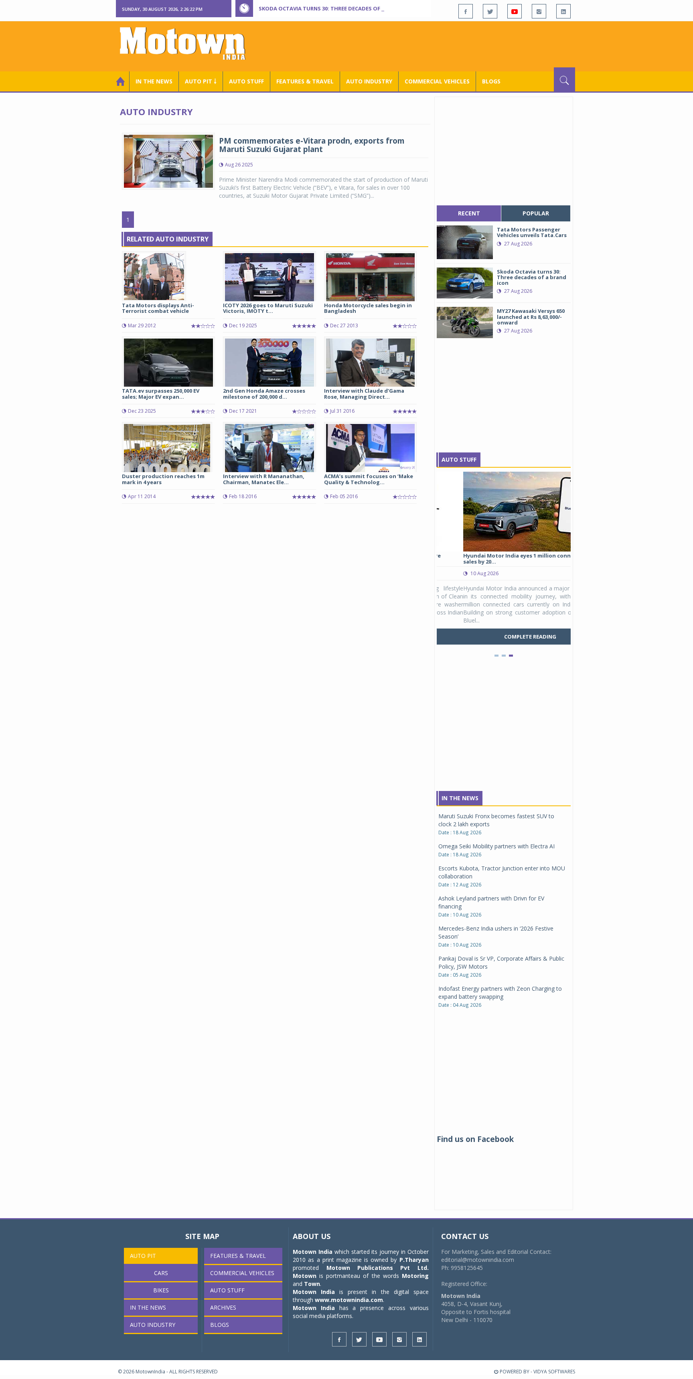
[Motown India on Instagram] (539, 11)
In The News (460, 798)
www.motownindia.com (349, 1300)
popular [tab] (536, 213)
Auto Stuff (246, 81)
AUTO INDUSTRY (369, 81)
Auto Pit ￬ (201, 81)
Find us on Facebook (475, 1139)
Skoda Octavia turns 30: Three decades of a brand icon (339, 8)
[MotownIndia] (188, 43)
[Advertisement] (429, 45)
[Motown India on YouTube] (514, 11)
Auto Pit (143, 1255)
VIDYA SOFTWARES (554, 1371)
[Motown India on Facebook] (465, 11)
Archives (223, 1307)
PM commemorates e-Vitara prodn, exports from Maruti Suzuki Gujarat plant (312, 145)
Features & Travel (305, 81)
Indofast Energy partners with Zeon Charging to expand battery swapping (500, 992)
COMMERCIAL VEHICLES (437, 81)
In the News (154, 81)
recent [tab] (469, 213)
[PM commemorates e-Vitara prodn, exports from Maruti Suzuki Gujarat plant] (168, 160)
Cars (161, 1273)
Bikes (161, 1290)
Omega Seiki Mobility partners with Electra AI (496, 846)
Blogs (491, 81)
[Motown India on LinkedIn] (563, 11)
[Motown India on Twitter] (490, 11)
